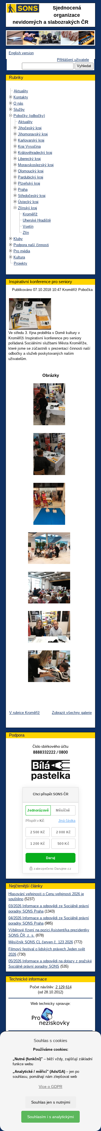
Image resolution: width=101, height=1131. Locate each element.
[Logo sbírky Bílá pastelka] (50, 771)
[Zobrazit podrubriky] (10, 97)
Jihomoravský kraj (33, 134)
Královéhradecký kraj (35, 153)
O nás (18, 103)
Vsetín (28, 226)
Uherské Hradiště (37, 220)
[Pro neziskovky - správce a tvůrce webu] (50, 1017)
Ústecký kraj (28, 202)
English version (21, 53)
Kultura (19, 257)
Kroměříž (30, 214)
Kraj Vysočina (29, 146)
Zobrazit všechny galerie (72, 713)
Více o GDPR (50, 1086)
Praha (22, 189)
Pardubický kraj (30, 177)
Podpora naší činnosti (31, 245)
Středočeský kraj (31, 196)
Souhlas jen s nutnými (50, 1102)
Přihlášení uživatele (73, 60)
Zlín (26, 233)
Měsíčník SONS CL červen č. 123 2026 (40, 942)
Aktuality (21, 91)
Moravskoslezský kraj (36, 165)
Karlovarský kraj (31, 140)
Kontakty (20, 97)
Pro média (21, 251)
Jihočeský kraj (30, 128)
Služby (19, 109)
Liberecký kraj (29, 159)
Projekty (20, 263)
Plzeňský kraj (29, 183)
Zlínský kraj (27, 208)
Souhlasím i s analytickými (50, 1116)
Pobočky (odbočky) (29, 116)
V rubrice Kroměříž (24, 713)
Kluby (18, 239)
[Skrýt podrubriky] (10, 116)
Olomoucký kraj (30, 171)
